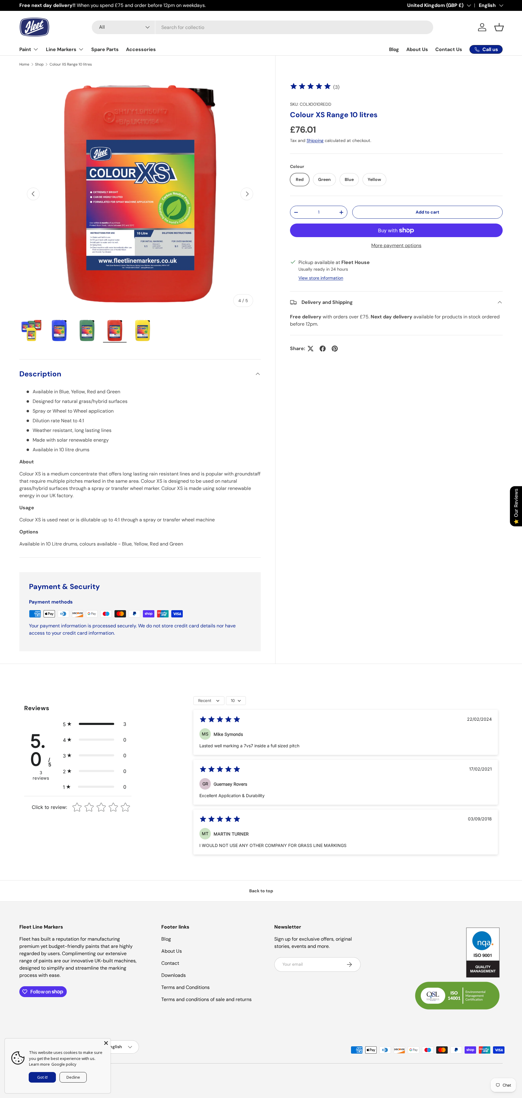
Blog (394, 49)
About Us (417, 49)
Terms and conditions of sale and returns (206, 999)
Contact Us (448, 49)
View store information (320, 278)
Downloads (173, 975)
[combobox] (262, 27)
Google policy (63, 1064)
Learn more (39, 1064)
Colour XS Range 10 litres (71, 64)
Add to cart (427, 212)
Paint (25, 49)
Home (24, 64)
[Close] (106, 1043)
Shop (39, 64)
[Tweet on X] (310, 349)
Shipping (315, 140)
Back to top (261, 891)
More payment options (396, 245)
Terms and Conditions (185, 987)
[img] (310, 87)
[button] (499, 27)
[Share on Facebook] (323, 349)
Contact (170, 963)
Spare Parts (105, 49)
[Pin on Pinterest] (335, 349)
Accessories (141, 49)
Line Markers (61, 49)
